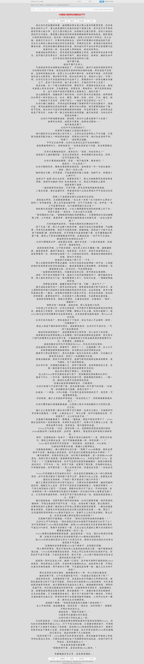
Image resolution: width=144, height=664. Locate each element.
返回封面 (110, 9)
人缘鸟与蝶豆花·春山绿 (50, 5)
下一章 (91, 21)
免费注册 (107, 1)
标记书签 (81, 21)
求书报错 (101, 9)
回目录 (72, 21)
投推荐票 (62, 21)
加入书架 (96, 9)
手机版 (41, 1)
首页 (37, 5)
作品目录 (106, 9)
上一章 (53, 21)
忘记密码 (111, 1)
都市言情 (42, 5)
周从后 (63, 17)
